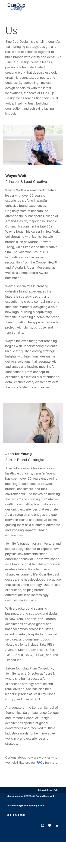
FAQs (40, 762)
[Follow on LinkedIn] (56, 825)
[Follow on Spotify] (49, 825)
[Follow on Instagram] (42, 825)
